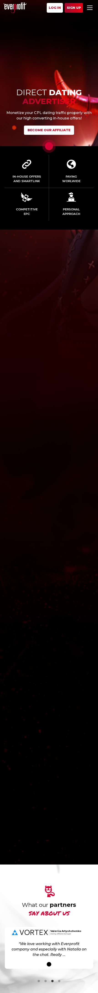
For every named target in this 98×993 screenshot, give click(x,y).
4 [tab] (59, 981)
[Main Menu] (89, 7)
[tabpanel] (49, 948)
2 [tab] (45, 981)
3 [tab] (52, 981)
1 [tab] (38, 981)
